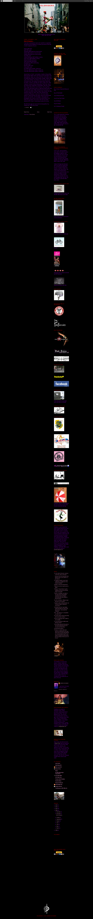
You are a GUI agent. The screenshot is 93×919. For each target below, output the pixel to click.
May (57, 826)
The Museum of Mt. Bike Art (61, 788)
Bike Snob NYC (58, 767)
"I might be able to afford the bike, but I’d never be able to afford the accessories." (61, 604)
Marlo (56, 770)
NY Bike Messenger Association (59, 773)
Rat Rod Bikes (58, 780)
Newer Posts (26, 112)
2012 (56, 805)
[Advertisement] (59, 878)
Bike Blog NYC (58, 765)
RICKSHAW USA (58, 784)
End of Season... (29, 41)
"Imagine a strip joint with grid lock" (61, 584)
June (58, 824)
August (58, 820)
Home (38, 112)
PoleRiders (46, 6)
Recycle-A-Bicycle (59, 782)
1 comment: (27, 107)
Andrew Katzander (64, 683)
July (57, 822)
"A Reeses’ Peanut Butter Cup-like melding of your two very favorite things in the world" (61, 590)
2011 (56, 806)
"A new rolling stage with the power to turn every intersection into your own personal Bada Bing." (61, 625)
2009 (56, 810)
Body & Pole (57, 743)
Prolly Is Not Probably (60, 779)
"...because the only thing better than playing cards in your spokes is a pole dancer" (61, 577)
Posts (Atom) (32, 114)
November (59, 813)
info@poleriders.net (62, 726)
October (58, 817)
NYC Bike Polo (58, 777)
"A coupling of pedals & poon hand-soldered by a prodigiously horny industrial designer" (61, 582)
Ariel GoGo (57, 763)
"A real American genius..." (59, 628)
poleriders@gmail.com (58, 549)
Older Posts (49, 112)
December (59, 811)
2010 (56, 808)
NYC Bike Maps (58, 775)
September (59, 819)
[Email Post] (31, 107)
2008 (56, 830)
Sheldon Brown (58, 786)
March (58, 828)
